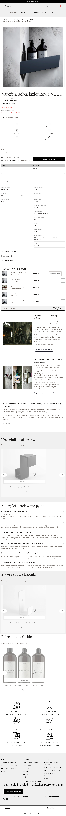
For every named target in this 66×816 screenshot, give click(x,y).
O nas (46, 779)
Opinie (25, 774)
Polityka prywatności (30, 763)
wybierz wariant (55, 273)
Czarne (45, 20)
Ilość (2, 149)
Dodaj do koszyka (49, 159)
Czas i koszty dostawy (9, 765)
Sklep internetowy (31, 813)
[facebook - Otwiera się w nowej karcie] (4, 799)
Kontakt (26, 771)
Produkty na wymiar (8, 768)
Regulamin (27, 765)
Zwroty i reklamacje (8, 763)
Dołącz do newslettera (13, 791)
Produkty (25, 20)
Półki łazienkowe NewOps (11, 20)
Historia (47, 776)
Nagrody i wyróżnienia (52, 767)
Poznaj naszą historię (43, 349)
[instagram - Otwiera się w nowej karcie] (7, 799)
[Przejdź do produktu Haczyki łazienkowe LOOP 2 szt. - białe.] (24, 602)
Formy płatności (7, 771)
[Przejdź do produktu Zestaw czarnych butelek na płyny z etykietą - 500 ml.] (24, 665)
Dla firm (26, 768)
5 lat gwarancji (49, 773)
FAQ (24, 777)
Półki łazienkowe (35, 20)
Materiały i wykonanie (52, 770)
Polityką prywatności (54, 796)
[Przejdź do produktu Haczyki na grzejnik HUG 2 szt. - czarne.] (24, 466)
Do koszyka (24, 481)
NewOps (7, 808)
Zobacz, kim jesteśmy (43, 394)
